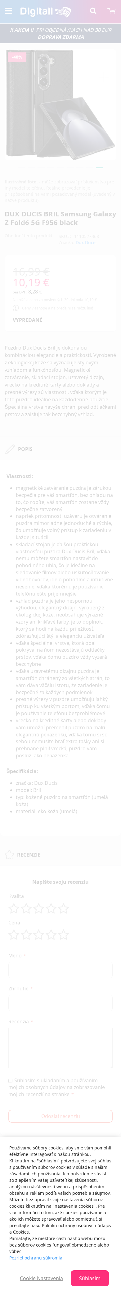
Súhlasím (90, 1278)
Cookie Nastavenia (41, 1278)
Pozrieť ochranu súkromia (35, 1258)
